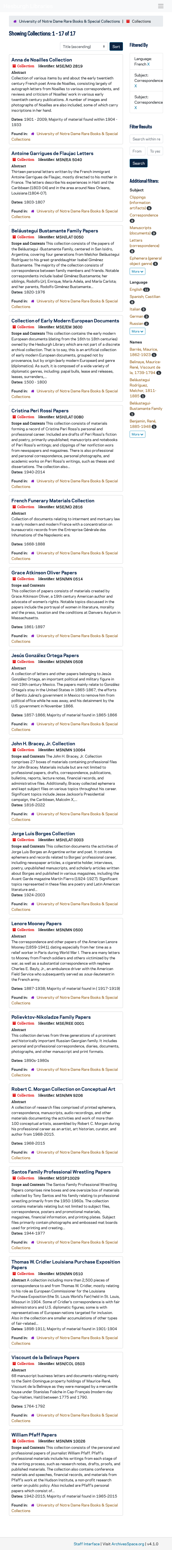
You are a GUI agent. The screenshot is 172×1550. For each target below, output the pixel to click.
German (137, 316)
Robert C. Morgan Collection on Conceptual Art (63, 1089)
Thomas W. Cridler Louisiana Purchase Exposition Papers (65, 1264)
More (136, 271)
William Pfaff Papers (34, 1434)
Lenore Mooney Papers (36, 923)
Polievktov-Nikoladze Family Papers (51, 1017)
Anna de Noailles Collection (41, 59)
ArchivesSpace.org (128, 1543)
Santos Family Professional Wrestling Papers (61, 1171)
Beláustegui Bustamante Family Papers (54, 230)
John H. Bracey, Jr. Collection (43, 743)
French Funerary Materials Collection (52, 500)
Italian (135, 308)
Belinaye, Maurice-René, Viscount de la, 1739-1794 (145, 367)
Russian (137, 323)
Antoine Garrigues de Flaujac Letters (52, 153)
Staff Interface (87, 1543)
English (136, 289)
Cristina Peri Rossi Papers (40, 410)
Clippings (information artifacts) (140, 202)
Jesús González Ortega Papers (45, 655)
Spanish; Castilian (145, 296)
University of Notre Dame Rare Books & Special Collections (69, 21)
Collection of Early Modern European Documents (65, 320)
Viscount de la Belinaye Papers (45, 1357)
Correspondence (144, 214)
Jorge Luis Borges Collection (43, 833)
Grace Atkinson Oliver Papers (44, 572)
